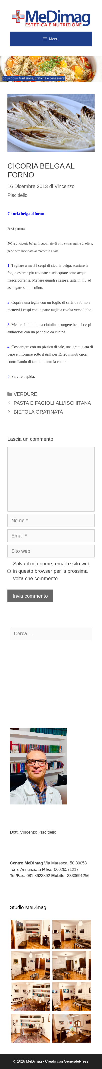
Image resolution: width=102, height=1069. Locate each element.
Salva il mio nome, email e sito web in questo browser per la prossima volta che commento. (51, 571)
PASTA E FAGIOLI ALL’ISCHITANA (52, 403)
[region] (51, 69)
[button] (51, 69)
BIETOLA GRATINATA (38, 412)
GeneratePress (76, 1061)
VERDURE (25, 394)
